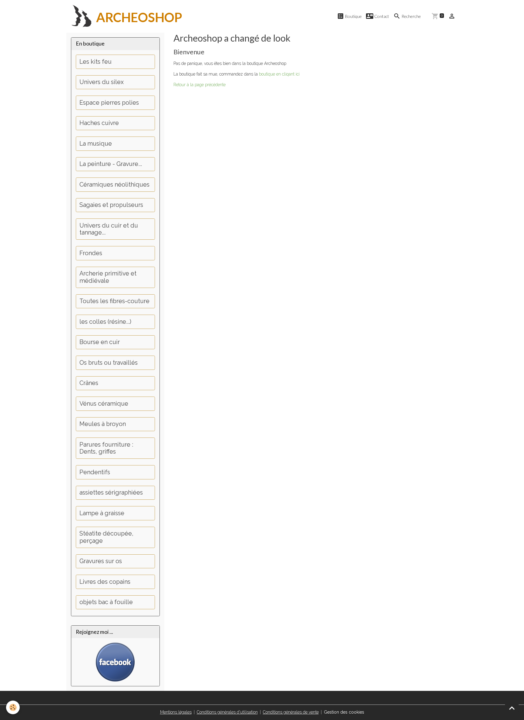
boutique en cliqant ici (279, 74)
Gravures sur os (100, 561)
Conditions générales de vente (291, 712)
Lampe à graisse (101, 513)
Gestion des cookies (344, 712)
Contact (381, 16)
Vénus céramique (103, 403)
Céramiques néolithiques (114, 184)
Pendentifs (94, 472)
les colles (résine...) (105, 321)
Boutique (353, 16)
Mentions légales (176, 712)
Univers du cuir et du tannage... (108, 229)
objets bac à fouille (106, 602)
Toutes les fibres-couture (114, 301)
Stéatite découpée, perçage (106, 537)
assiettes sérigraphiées (111, 492)
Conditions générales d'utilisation (227, 712)
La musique (95, 143)
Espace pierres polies (109, 102)
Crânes (88, 383)
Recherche (411, 16)
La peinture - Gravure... (110, 164)
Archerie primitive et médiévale (107, 277)
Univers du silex (101, 82)
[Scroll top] (511, 707)
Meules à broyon (102, 424)
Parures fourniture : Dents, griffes (106, 448)
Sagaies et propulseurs (111, 204)
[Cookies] (13, 707)
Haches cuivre (99, 123)
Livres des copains (104, 581)
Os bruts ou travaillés (108, 362)
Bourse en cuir (99, 342)
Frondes (90, 253)
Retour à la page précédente (199, 84)
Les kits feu (95, 61)
